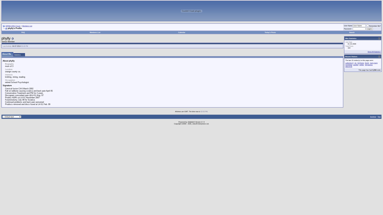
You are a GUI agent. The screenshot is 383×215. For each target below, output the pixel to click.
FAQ (23, 32)
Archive (373, 117)
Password (347, 29)
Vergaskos (369, 65)
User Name (348, 26)
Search (352, 32)
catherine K (349, 63)
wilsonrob (348, 66)
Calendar (181, 32)
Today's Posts (270, 32)
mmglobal (348, 65)
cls (355, 63)
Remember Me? (375, 26)
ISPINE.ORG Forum (13, 26)
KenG (367, 63)
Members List (27, 26)
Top (379, 117)
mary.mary (374, 63)
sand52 (355, 65)
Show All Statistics (374, 52)
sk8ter (361, 65)
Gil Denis (360, 63)
